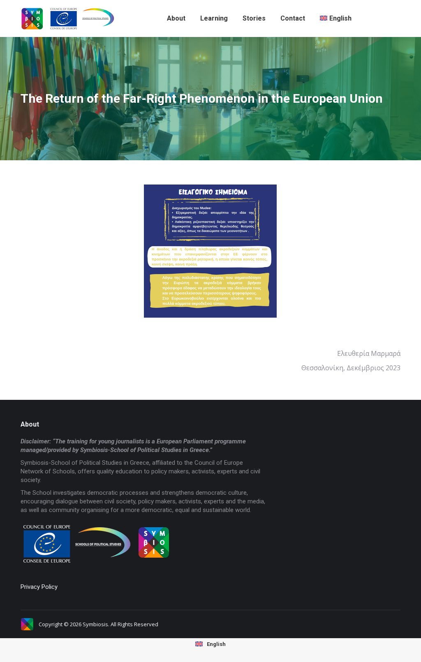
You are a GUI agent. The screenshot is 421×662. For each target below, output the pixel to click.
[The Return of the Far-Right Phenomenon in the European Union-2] (210, 251)
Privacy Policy (39, 586)
